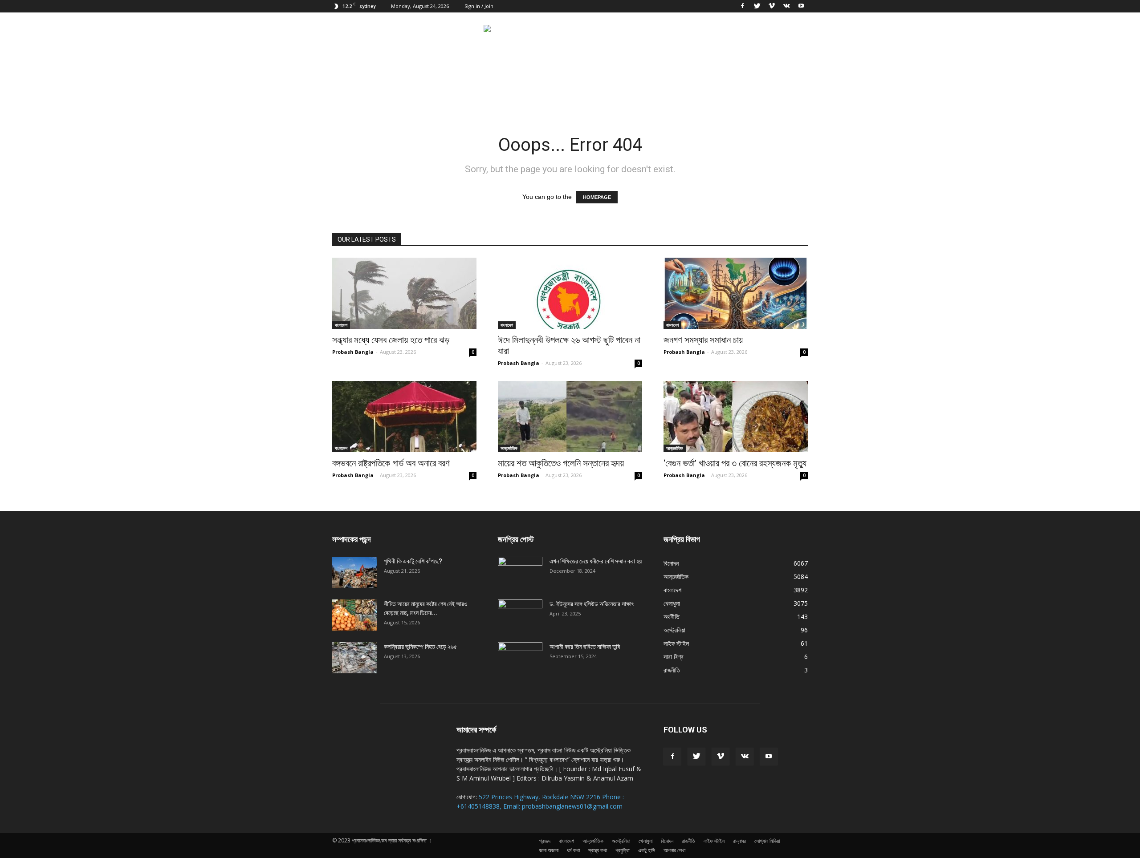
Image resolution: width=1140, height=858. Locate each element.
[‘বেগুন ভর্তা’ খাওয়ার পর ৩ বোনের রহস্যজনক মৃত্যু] (736, 416)
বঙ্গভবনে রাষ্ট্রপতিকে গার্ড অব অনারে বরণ (391, 463)
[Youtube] (801, 6)
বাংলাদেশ (341, 325)
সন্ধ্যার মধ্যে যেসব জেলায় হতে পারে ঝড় (390, 340)
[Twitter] (757, 6)
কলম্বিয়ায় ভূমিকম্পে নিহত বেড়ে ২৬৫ (420, 646)
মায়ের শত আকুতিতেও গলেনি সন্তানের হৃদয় (561, 463)
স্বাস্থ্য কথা (597, 850)
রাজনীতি (672, 670)
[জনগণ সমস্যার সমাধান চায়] (736, 293)
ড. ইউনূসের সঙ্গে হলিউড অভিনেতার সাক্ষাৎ (592, 603)
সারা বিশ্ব (674, 656)
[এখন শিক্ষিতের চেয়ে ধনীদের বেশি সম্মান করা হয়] (520, 572)
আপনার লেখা (674, 850)
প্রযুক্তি (622, 850)
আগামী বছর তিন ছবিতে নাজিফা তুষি (585, 646)
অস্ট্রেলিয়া (674, 630)
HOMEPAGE (597, 197)
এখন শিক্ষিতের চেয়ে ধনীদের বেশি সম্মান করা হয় (596, 561)
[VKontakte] (786, 6)
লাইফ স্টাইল (676, 643)
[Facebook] (742, 6)
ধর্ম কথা (573, 850)
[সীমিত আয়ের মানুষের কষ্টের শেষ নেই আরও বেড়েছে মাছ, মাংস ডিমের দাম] (354, 615)
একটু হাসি (646, 850)
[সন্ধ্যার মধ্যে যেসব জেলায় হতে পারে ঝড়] (404, 293)
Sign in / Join (478, 6)
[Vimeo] (771, 6)
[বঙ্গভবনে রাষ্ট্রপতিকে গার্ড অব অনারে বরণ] (404, 416)
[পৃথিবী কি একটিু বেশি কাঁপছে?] (354, 572)
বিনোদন (671, 563)
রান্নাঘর (739, 841)
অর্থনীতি (672, 616)
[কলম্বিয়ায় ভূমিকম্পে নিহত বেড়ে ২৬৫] (354, 657)
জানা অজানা (548, 850)
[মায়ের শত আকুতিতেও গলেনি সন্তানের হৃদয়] (570, 416)
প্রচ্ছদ (544, 841)
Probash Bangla (353, 351)
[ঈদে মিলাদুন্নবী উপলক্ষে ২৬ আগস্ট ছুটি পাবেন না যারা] (570, 293)
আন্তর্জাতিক (509, 448)
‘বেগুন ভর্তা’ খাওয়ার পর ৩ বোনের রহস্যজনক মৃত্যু (735, 463)
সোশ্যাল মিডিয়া (767, 841)
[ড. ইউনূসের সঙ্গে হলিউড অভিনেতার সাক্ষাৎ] (520, 615)
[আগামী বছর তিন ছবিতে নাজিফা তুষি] (520, 657)
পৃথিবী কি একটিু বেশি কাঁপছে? (413, 561)
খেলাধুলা (672, 603)
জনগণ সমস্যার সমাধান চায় (703, 340)
